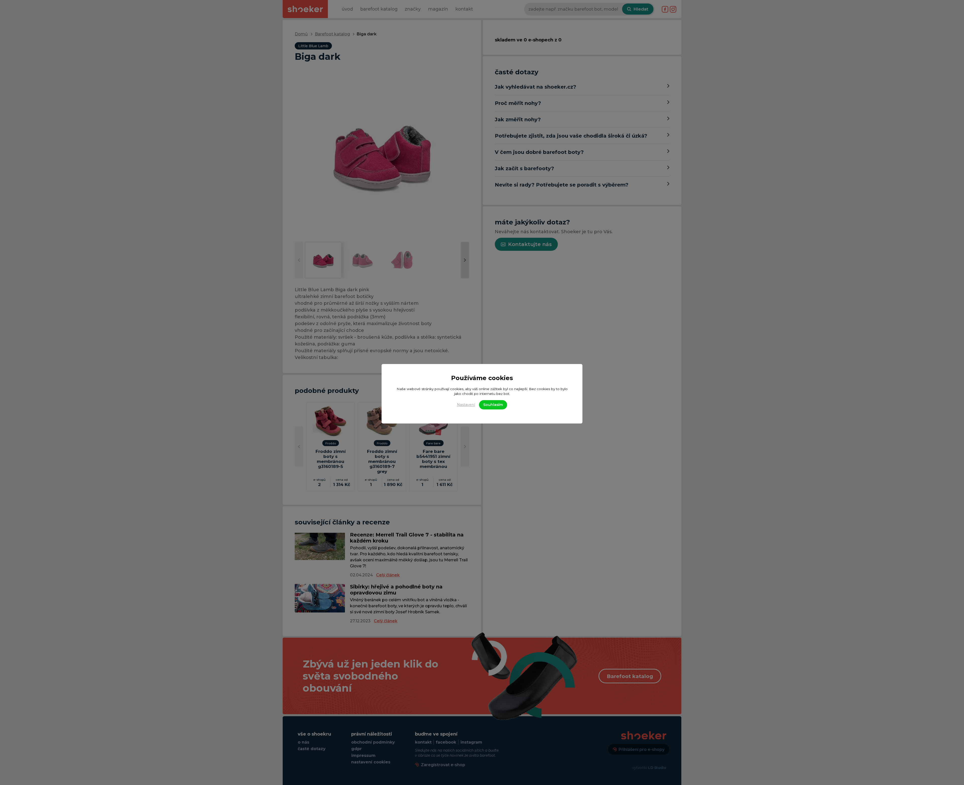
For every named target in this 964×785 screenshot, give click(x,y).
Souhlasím (493, 404)
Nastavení (466, 404)
